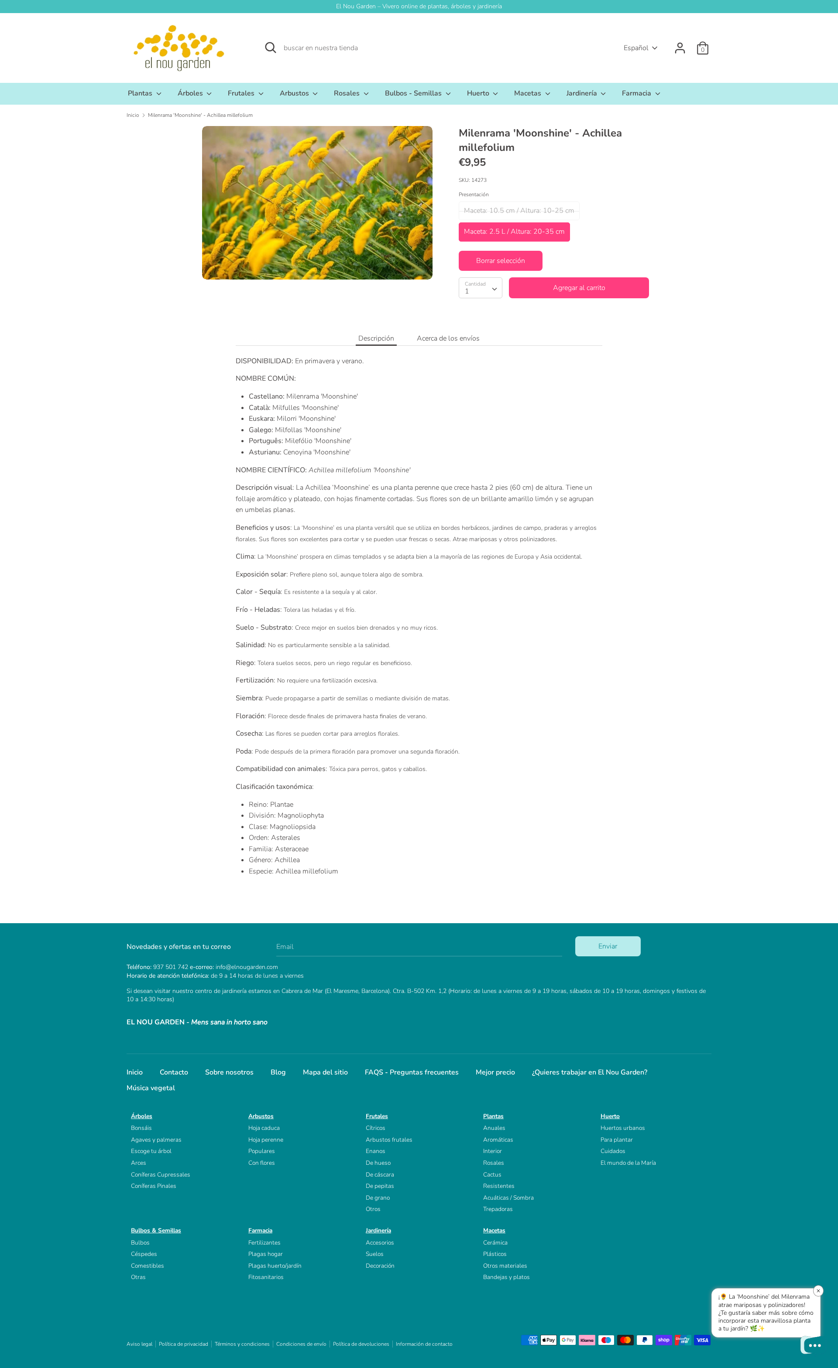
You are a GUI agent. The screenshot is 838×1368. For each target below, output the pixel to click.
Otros (373, 1209)
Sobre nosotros (229, 1072)
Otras (138, 1277)
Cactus (492, 1174)
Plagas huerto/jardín (275, 1266)
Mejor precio (495, 1072)
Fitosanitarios (266, 1277)
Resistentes (499, 1186)
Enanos (375, 1151)
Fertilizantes (264, 1242)
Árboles (191, 93)
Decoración (380, 1266)
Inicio (135, 1072)
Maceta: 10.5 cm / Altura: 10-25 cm (519, 210)
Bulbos (140, 1242)
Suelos (375, 1254)
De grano (378, 1198)
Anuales (494, 1128)
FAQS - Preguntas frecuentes (412, 1072)
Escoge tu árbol (151, 1151)
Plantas (141, 93)
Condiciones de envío (301, 1344)
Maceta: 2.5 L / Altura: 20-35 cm (514, 231)
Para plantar (617, 1140)
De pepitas (380, 1186)
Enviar (607, 946)
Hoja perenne (265, 1140)
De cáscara (380, 1174)
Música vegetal (151, 1088)
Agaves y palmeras (156, 1140)
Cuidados (613, 1151)
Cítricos (375, 1128)
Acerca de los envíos (448, 338)
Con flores (261, 1163)
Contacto (174, 1072)
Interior (492, 1151)
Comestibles (147, 1266)
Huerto (479, 93)
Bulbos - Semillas (414, 93)
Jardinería (583, 93)
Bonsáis (141, 1128)
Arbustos (295, 93)
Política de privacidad (183, 1344)
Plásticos (495, 1254)
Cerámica (495, 1242)
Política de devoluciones (361, 1344)
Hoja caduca (264, 1128)
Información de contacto (424, 1344)
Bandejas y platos (506, 1277)
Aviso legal (139, 1344)
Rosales (347, 93)
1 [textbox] (467, 291)
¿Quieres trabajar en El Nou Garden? (589, 1072)
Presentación (474, 194)
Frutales (242, 93)
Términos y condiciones (242, 1344)
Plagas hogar (265, 1254)
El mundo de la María (628, 1163)
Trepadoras (498, 1209)
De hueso (378, 1163)
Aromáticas (498, 1140)
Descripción (376, 338)
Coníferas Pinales (153, 1186)
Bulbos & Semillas (156, 1230)
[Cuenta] (680, 44)
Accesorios (380, 1242)
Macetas (528, 93)
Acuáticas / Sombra (508, 1198)
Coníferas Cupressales (160, 1174)
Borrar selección (500, 261)
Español (636, 48)
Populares (261, 1151)
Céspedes (144, 1254)
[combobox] (480, 287)
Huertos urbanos (623, 1128)
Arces (138, 1163)
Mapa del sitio (325, 1072)
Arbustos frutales (389, 1140)
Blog (278, 1072)
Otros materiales (505, 1266)
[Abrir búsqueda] (270, 47)
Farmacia (637, 93)
